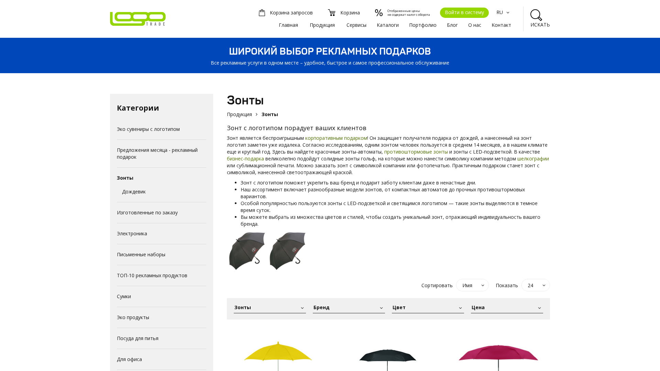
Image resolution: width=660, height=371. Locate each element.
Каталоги (388, 25)
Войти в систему (464, 12)
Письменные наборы (141, 254)
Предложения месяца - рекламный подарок (157, 153)
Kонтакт (501, 25)
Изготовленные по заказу (147, 212)
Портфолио (423, 25)
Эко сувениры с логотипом (148, 129)
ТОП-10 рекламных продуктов (152, 275)
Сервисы (356, 25)
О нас (474, 25)
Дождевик (134, 191)
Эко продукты (133, 317)
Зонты (125, 178)
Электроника (132, 233)
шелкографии (533, 158)
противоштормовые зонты (416, 151)
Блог (452, 25)
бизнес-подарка (245, 158)
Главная (288, 25)
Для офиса (129, 359)
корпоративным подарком (336, 138)
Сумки (124, 296)
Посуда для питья (137, 338)
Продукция (322, 25)
